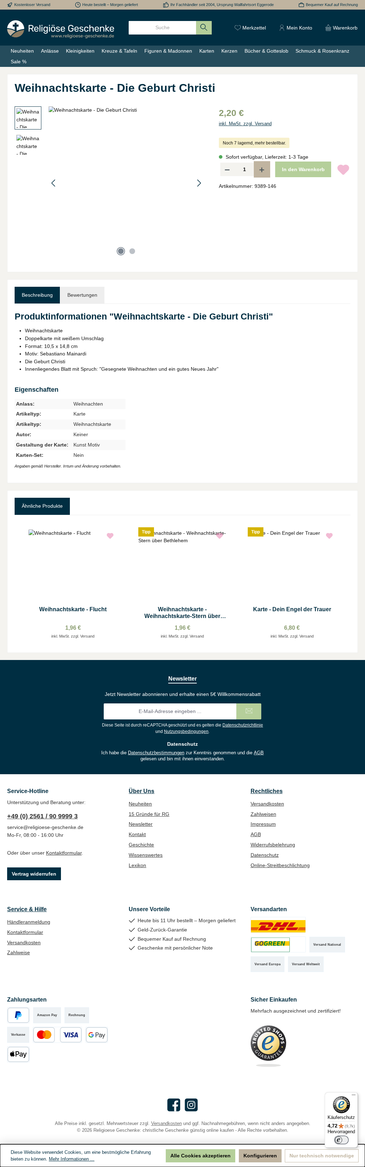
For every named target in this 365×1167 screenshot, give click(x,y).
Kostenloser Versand (32, 4)
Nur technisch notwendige (321, 1155)
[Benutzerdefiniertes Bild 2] (278, 944)
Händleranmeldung (28, 922)
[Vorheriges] (53, 183)
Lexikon (137, 865)
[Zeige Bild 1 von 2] (121, 251)
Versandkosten (267, 804)
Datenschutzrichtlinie (242, 725)
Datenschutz (265, 855)
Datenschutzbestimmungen (156, 752)
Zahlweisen (263, 814)
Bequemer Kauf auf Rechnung (332, 4)
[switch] (341, 1140)
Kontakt (137, 834)
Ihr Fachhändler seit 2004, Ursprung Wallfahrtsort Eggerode (222, 4)
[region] (109, 182)
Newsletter (141, 824)
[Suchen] (204, 28)
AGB (259, 752)
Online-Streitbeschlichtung (280, 865)
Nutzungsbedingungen (186, 731)
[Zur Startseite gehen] (60, 29)
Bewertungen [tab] (82, 295)
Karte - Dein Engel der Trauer (292, 609)
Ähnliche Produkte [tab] (42, 506)
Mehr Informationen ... (71, 1159)
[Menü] (353, 1096)
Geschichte (141, 844)
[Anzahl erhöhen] (262, 169)
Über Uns (141, 791)
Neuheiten (140, 804)
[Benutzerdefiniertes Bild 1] (278, 925)
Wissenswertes (146, 855)
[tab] (37, 295)
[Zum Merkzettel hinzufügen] (343, 169)
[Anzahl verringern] (227, 169)
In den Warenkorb (303, 169)
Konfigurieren (260, 1155)
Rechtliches (267, 791)
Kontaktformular (64, 853)
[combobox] (162, 28)
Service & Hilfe (27, 909)
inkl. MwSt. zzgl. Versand (245, 123)
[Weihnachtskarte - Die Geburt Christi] (126, 182)
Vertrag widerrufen (34, 874)
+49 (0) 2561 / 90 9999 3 (42, 816)
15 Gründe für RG (149, 814)
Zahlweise (18, 952)
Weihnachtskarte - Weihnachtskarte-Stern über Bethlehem (182, 613)
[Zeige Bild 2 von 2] (132, 251)
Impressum (263, 824)
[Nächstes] (199, 183)
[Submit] (248, 711)
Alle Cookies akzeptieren (200, 1155)
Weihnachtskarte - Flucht (73, 609)
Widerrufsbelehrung (273, 844)
